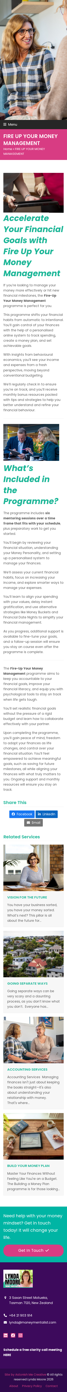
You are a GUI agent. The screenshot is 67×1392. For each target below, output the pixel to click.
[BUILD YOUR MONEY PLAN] (33, 1136)
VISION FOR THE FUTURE (27, 897)
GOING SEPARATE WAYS (27, 983)
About (13, 1386)
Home (7, 149)
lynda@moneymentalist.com (32, 1322)
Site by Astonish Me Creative (25, 1375)
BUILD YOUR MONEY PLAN (28, 1165)
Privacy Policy (32, 1386)
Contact (52, 1386)
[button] (10, 124)
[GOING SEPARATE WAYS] (33, 953)
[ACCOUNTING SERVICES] (33, 1040)
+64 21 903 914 (20, 1315)
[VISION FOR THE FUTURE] (33, 867)
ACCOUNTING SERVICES (27, 1069)
